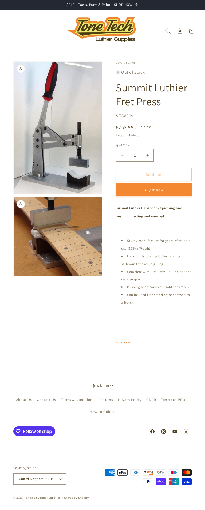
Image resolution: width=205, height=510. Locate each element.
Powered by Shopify (75, 498)
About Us (24, 399)
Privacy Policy (129, 399)
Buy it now (154, 189)
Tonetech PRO (173, 399)
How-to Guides (102, 411)
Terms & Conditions (77, 399)
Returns (106, 399)
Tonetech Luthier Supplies (42, 498)
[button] (11, 31)
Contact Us (46, 399)
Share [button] (126, 342)
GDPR (151, 399)
